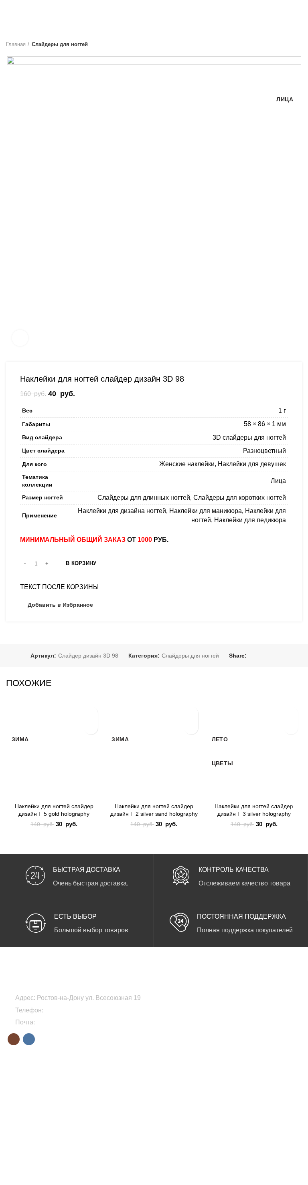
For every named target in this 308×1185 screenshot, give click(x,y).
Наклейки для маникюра (205, 510)
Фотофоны (225, 1025)
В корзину (81, 563)
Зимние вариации (132, 1085)
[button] (91, 727)
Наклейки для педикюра (250, 520)
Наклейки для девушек (252, 464)
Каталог (221, 1098)
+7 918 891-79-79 (70, 1010)
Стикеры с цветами (31, 1098)
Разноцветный (264, 450)
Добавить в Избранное (60, 605)
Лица (278, 480)
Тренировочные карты (240, 1039)
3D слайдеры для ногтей (249, 437)
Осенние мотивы (131, 1112)
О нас (219, 1071)
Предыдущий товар (282, 44)
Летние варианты (131, 1071)
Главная (16, 44)
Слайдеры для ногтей (60, 44)
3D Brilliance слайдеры (35, 1071)
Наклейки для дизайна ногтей (122, 510)
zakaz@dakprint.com (66, 1022)
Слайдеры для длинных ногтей (143, 497)
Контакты (223, 1112)
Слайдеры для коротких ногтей (239, 497)
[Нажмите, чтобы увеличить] (20, 338)
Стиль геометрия (131, 1098)
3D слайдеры (23, 1085)
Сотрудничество (232, 1085)
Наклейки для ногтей (238, 1011)
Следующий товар (298, 44)
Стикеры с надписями (35, 1112)
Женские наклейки (187, 464)
